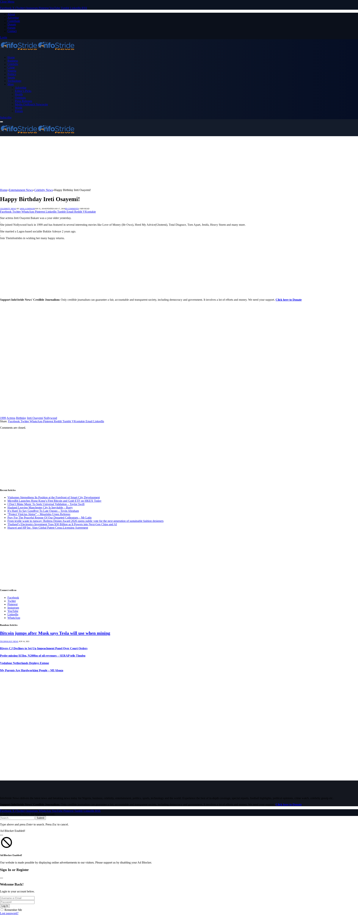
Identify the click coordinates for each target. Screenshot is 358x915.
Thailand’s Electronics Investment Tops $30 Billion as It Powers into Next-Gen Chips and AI (62, 524)
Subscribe (6, 117)
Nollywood (50, 418)
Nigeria (11, 70)
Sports (11, 77)
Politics (11, 74)
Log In (4, 906)
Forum (11, 27)
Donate (11, 24)
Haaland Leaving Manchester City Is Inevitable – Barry (40, 507)
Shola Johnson (27, 209)
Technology (14, 80)
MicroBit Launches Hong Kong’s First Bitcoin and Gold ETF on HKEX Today (54, 500)
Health (19, 94)
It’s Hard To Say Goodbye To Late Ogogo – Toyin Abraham (43, 510)
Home (11, 57)
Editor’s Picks (23, 91)
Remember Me (13, 909)
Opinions (20, 97)
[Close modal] (1, 835)
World (18, 107)
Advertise (13, 17)
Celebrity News (8, 209)
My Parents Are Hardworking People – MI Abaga (31, 670)
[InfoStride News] (37, 51)
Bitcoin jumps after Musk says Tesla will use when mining (55, 633)
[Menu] (1, 121)
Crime (11, 67)
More (10, 84)
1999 (3, 418)
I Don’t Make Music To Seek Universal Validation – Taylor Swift (45, 504)
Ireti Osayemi (35, 418)
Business (12, 60)
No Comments (72, 209)
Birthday (21, 418)
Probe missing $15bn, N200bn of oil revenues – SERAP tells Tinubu (42, 655)
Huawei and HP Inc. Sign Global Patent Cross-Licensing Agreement (47, 527)
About (11, 14)
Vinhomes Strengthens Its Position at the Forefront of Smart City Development (53, 497)
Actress (11, 418)
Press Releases (23, 101)
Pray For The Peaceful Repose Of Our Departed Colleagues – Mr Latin (49, 517)
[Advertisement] (112, 162)
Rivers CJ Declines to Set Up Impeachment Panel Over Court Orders (43, 648)
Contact (12, 31)
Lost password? (9, 913)
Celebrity (12, 64)
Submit (40, 818)
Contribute (13, 21)
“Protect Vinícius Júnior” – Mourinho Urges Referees (38, 514)
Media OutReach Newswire (31, 104)
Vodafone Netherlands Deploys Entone (24, 663)
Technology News (9, 641)
